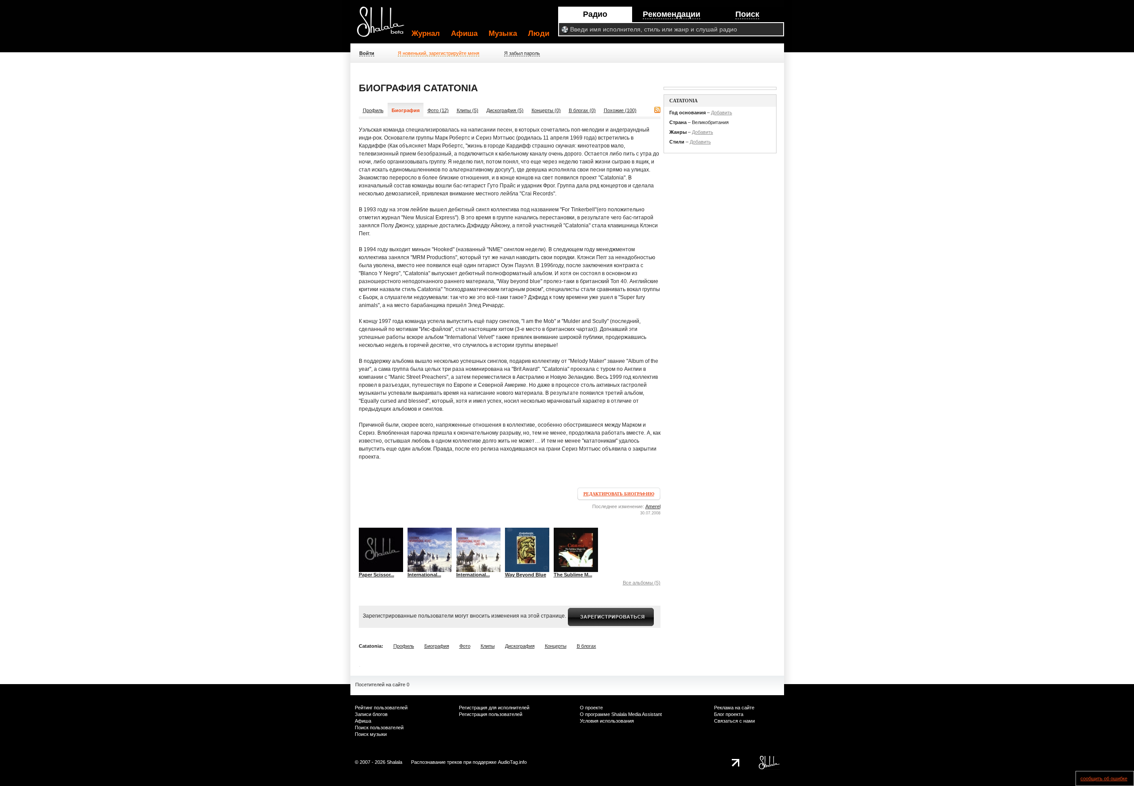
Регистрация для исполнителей (494, 707)
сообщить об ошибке (1103, 778)
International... (424, 574)
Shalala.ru (384, 25)
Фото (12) (438, 110)
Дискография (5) (505, 110)
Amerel (652, 506)
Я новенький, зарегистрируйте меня (438, 53)
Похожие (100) (620, 110)
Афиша (464, 33)
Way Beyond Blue (525, 574)
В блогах (586, 646)
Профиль (373, 110)
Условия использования (607, 721)
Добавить (721, 112)
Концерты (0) (546, 110)
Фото (464, 646)
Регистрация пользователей (490, 714)
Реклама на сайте (734, 707)
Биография (436, 646)
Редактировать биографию (618, 493)
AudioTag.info (512, 762)
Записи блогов (371, 714)
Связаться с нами (734, 721)
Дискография (520, 646)
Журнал (426, 33)
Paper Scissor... (376, 574)
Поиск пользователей (379, 727)
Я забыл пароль (522, 53)
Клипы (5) (467, 110)
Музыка (503, 33)
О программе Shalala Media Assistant (621, 714)
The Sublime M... (573, 574)
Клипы (488, 646)
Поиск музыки (371, 734)
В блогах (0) (582, 110)
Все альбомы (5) (641, 582)
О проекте (591, 707)
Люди (538, 33)
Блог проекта (728, 714)
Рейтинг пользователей (381, 707)
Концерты (556, 646)
